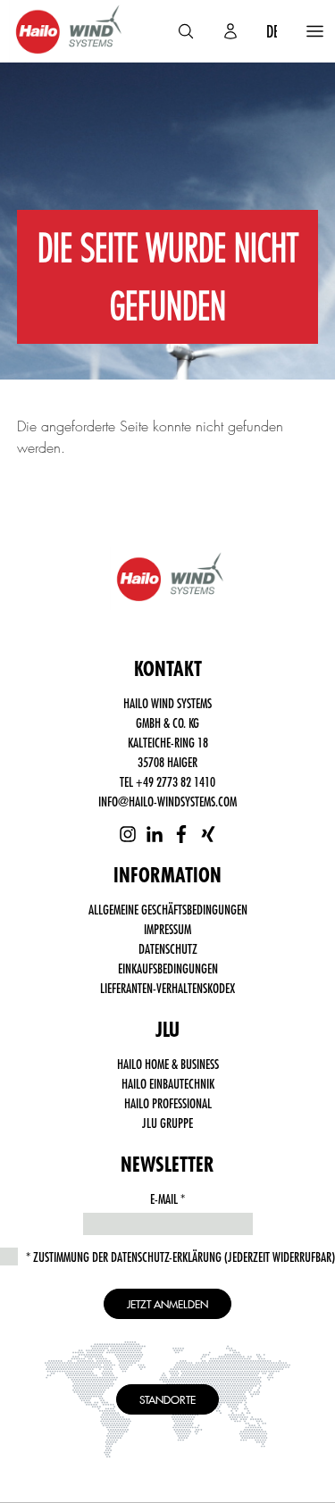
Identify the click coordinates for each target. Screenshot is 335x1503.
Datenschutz (167, 948)
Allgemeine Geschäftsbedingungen (167, 909)
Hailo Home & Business (168, 1064)
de (272, 31)
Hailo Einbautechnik (167, 1083)
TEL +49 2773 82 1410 (167, 781)
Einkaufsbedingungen (168, 968)
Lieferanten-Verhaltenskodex (167, 988)
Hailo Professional (168, 1103)
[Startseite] (66, 31)
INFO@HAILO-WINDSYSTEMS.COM (167, 801)
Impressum (167, 929)
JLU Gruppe (167, 1122)
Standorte (167, 1399)
